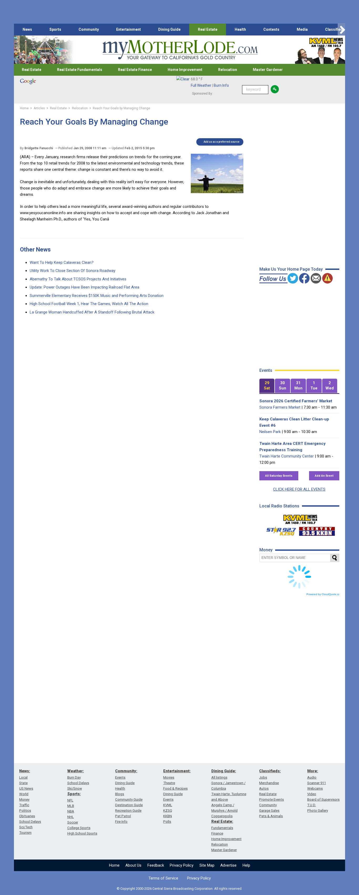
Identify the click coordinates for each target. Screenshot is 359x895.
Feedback (155, 865)
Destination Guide (129, 805)
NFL (70, 800)
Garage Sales (269, 810)
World (23, 794)
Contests (271, 29)
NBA (70, 811)
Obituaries (27, 816)
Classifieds (335, 29)
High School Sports (82, 833)
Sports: (74, 793)
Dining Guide (169, 29)
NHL (70, 817)
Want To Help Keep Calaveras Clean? (62, 262)
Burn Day (74, 777)
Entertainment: (177, 771)
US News (26, 788)
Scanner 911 (316, 783)
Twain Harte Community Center (286, 456)
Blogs (119, 794)
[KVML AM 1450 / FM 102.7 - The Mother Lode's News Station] (300, 518)
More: (312, 771)
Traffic (24, 805)
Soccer (72, 822)
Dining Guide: (223, 771)
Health (240, 29)
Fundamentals (222, 828)
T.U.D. (311, 805)
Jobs (263, 777)
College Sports (78, 828)
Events (120, 777)
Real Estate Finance (135, 70)
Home (114, 865)
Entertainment (128, 29)
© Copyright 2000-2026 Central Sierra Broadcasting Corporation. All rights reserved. (179, 889)
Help (246, 865)
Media (302, 29)
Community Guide (128, 799)
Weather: (75, 771)
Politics (25, 810)
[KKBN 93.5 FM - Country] (317, 530)
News (27, 29)
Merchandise (269, 783)
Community (89, 29)
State (23, 783)
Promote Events (271, 799)
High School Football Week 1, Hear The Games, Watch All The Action (89, 303)
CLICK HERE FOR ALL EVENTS (299, 489)
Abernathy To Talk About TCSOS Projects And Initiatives (78, 279)
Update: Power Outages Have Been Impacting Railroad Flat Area (84, 287)
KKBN (167, 816)
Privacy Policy (181, 865)
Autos (264, 788)
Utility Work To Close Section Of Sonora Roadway (72, 270)
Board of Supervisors (323, 799)
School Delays (30, 822)
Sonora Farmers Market (279, 407)
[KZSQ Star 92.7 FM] (278, 530)
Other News (35, 249)
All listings (219, 777)
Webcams (315, 788)
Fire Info (121, 822)
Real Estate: (222, 821)
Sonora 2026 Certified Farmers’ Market (295, 401)
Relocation (227, 70)
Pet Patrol (123, 816)
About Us (133, 865)
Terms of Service (163, 878)
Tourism (25, 833)
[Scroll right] (341, 29)
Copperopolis (222, 816)
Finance (217, 833)
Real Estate (207, 29)
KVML (167, 805)
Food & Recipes (175, 788)
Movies (168, 777)
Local (23, 777)
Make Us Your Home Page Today (291, 269)
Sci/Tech (26, 827)
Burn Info (221, 85)
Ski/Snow (74, 788)
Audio (311, 777)
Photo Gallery (317, 810)
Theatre (169, 783)
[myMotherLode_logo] (180, 50)
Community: (126, 771)
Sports (55, 29)
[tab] (267, 386)
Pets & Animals (271, 816)
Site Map (206, 865)
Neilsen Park (270, 431)
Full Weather (201, 85)
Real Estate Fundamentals (79, 70)
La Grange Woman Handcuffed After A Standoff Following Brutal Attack (92, 312)
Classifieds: (270, 771)
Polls (167, 822)
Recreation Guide (128, 810)
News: (24, 771)
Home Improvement (185, 70)
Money (24, 799)
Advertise (228, 865)
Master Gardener (268, 70)
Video (311, 794)
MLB (70, 806)
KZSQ (167, 810)
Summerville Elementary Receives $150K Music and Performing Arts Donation (96, 295)
